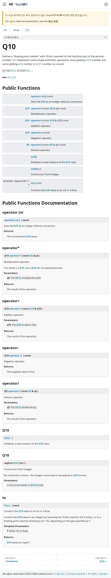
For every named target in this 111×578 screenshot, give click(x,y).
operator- (36, 132)
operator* (36, 108)
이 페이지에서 (11, 37)
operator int (38, 96)
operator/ (36, 144)
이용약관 (59, 573)
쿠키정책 (92, 573)
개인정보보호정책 (75, 573)
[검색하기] (106, 4)
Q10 (14, 60)
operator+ (36, 120)
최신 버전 (53, 21)
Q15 (40, 64)
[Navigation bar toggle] (4, 4)
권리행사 (103, 573)
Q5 (21, 64)
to (32, 183)
